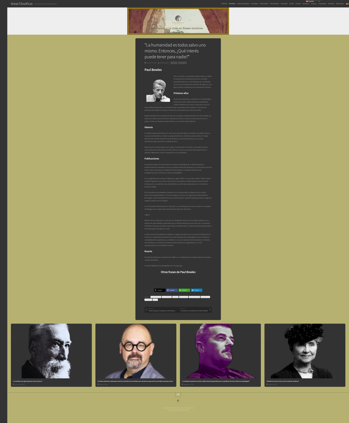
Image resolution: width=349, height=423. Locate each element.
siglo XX (155, 300)
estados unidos (184, 297)
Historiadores (264, 3)
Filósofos (224, 3)
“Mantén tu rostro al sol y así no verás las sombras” (282, 381)
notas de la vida (205, 297)
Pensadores (182, 63)
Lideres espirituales (243, 3)
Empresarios (322, 3)
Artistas (298, 3)
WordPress (178, 410)
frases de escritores (194, 297)
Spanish (311, 1)
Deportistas (340, 3)
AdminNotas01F (164, 63)
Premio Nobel (274, 3)
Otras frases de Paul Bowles (178, 272)
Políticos (314, 3)
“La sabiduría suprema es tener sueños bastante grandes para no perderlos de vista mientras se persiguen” (216, 381)
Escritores (232, 3)
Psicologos (254, 3)
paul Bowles (148, 300)
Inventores (284, 3)
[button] (159, 290)
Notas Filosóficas (22, 4)
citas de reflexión (166, 297)
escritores (175, 297)
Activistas (331, 3)
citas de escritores (156, 297)
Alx (188, 410)
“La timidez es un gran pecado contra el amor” (28, 381)
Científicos (305, 3)
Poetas (291, 3)
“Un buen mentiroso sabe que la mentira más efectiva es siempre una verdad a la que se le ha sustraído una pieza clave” (135, 381)
